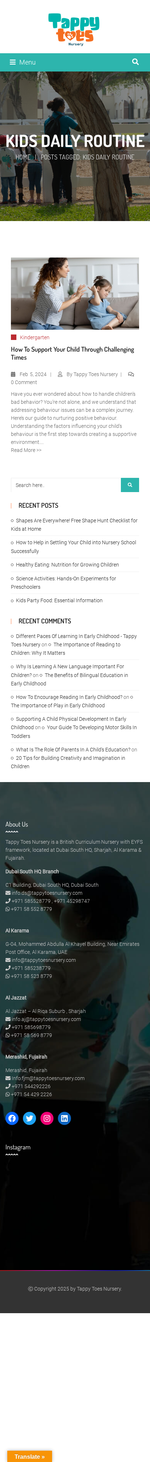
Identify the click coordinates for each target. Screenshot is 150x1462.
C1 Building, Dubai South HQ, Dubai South (52, 885)
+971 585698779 (31, 1027)
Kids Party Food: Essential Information (59, 600)
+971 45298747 (72, 901)
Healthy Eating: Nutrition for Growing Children (67, 565)
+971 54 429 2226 (31, 1094)
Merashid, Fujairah (26, 1070)
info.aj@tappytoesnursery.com (46, 1019)
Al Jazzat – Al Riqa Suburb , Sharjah (45, 1011)
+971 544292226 (31, 1086)
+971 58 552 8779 (31, 909)
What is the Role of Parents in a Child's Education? (73, 750)
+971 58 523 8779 (31, 976)
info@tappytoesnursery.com (44, 960)
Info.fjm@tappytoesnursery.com (48, 1078)
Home (23, 157)
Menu (27, 62)
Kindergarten (35, 337)
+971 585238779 (31, 968)
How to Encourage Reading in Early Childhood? (69, 697)
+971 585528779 (31, 901)
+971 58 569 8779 (31, 1035)
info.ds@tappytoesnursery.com (47, 893)
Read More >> (26, 450)
